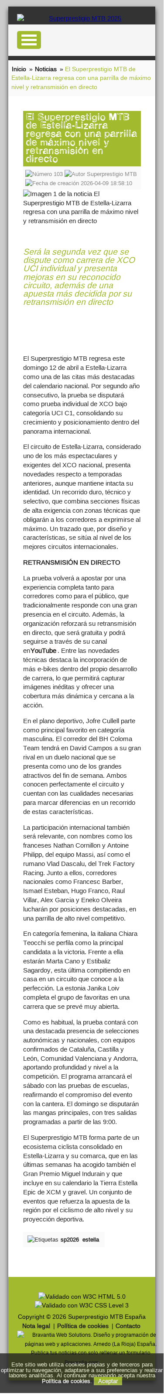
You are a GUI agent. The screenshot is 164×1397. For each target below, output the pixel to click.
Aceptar (108, 1381)
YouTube (43, 650)
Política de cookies (83, 1325)
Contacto (128, 1325)
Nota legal (36, 1325)
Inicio (19, 69)
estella (90, 1239)
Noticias (46, 69)
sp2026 (70, 1239)
